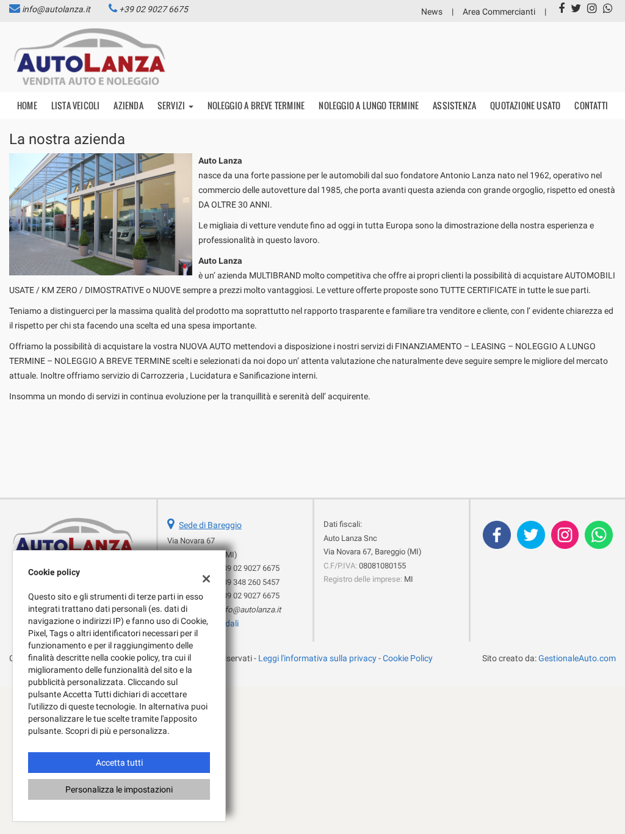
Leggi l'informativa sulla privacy (317, 658)
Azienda (128, 105)
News (432, 11)
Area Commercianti (499, 11)
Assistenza (454, 105)
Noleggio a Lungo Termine (369, 105)
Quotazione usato (525, 105)
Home (27, 105)
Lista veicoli (75, 105)
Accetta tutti (119, 762)
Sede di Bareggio (210, 525)
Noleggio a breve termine (256, 105)
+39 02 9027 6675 (153, 9)
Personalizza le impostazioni (119, 789)
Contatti (591, 105)
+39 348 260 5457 (249, 582)
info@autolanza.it (56, 9)
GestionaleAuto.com (577, 658)
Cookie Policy (408, 658)
